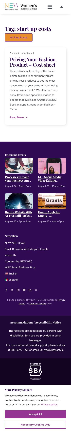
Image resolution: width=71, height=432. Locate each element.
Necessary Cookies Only (35, 424)
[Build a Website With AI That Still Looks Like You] (19, 195)
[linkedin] (30, 290)
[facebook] (6, 290)
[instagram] (18, 290)
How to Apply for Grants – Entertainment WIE (50, 214)
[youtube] (24, 290)
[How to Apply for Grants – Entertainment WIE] (52, 195)
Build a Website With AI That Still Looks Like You (18, 214)
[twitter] (12, 290)
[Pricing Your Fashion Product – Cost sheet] (35, 86)
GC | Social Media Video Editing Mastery (49, 178)
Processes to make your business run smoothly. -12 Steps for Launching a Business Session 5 (17, 178)
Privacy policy (49, 404)
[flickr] (36, 290)
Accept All (35, 414)
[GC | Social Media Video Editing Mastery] (52, 160)
